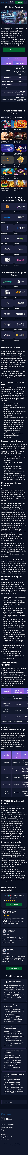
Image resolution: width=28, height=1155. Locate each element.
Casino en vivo (12, 117)
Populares (4, 117)
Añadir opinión (14, 904)
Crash (18, 117)
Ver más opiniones (14, 968)
